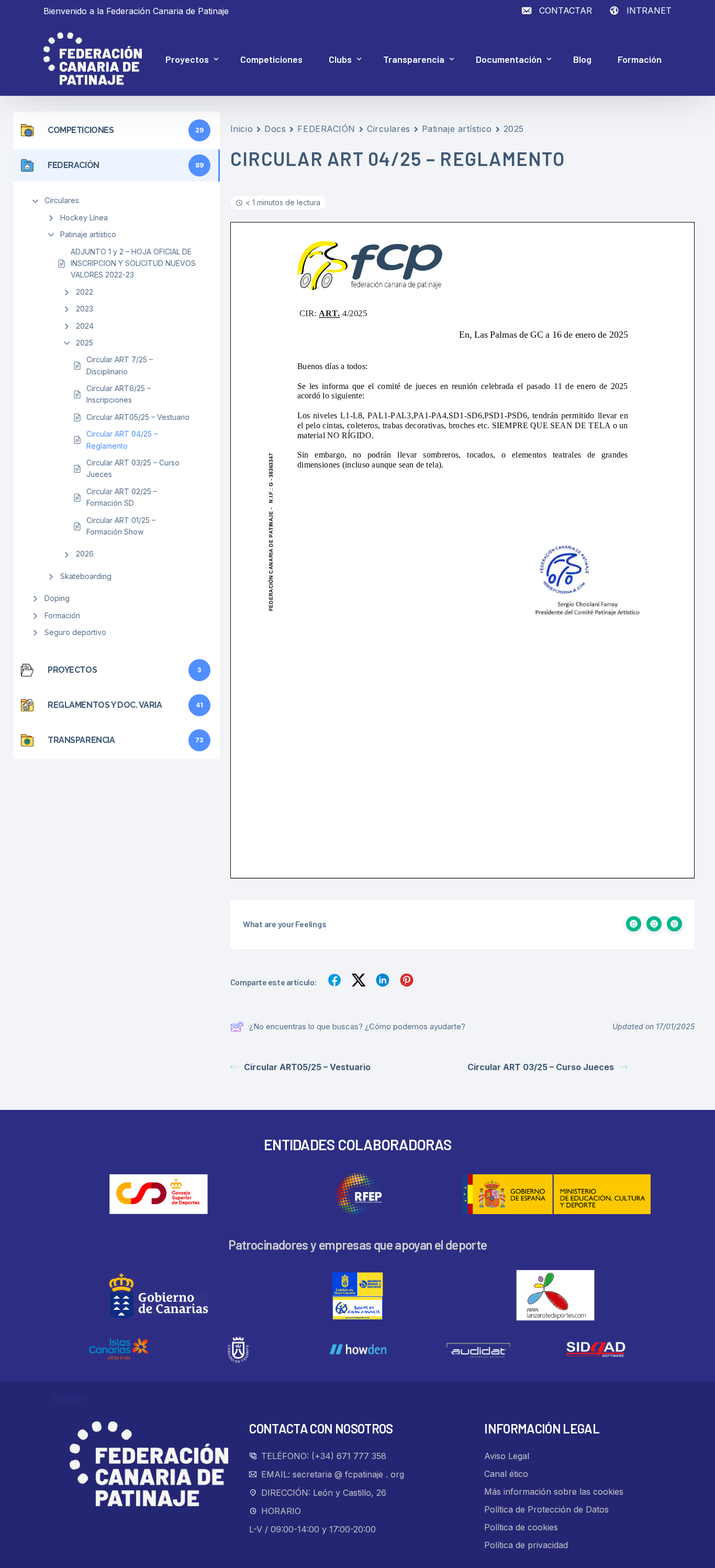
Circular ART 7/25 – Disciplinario (119, 365)
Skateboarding (85, 576)
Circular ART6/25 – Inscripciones (118, 394)
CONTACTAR (565, 10)
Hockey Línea (84, 217)
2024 (85, 325)
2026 (85, 553)
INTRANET (649, 10)
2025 (84, 342)
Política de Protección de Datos (546, 1509)
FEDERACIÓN (326, 129)
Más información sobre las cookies (553, 1491)
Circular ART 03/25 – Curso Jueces (133, 468)
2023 (84, 308)
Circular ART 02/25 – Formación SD (121, 497)
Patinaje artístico (88, 234)
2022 (84, 291)
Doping (57, 598)
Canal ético (506, 1474)
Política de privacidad (526, 1545)
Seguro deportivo (75, 632)
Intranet (69, 1399)
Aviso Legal (506, 1456)
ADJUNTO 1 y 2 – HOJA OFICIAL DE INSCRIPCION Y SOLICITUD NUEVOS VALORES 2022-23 (133, 263)
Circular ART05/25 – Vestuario (137, 417)
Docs (275, 129)
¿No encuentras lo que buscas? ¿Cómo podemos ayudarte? (357, 1026)
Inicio (241, 129)
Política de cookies (521, 1527)
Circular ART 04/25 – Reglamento (122, 439)
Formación (62, 615)
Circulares (61, 200)
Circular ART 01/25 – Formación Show (120, 526)
